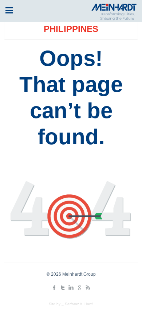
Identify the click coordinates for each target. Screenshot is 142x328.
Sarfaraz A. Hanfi (79, 304)
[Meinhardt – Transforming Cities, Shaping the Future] (113, 19)
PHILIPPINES (71, 29)
